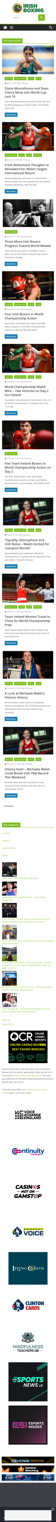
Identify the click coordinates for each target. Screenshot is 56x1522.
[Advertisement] (28, 1515)
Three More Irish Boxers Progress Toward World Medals (28, 243)
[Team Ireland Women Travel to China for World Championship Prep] (28, 588)
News (38, 78)
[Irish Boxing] (5, 27)
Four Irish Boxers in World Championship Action (24, 316)
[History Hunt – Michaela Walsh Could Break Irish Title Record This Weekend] (28, 740)
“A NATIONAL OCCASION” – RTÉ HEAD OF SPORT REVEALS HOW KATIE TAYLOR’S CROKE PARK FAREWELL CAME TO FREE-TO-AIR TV (27, 965)
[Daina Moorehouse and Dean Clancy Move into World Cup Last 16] (28, 59)
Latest (31, 78)
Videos (5, 855)
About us (6, 1020)
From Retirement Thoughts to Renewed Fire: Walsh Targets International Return (27, 169)
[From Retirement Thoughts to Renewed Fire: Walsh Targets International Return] (28, 136)
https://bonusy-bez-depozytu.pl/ (28, 1075)
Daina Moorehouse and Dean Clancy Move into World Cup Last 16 (27, 92)
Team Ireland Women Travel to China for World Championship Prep (27, 620)
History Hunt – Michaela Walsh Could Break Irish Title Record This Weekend (27, 773)
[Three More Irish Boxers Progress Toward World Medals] (28, 213)
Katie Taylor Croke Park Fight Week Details (20, 878)
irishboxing (24, 83)
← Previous (7, 806)
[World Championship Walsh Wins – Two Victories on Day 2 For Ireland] (28, 358)
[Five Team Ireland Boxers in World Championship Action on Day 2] (28, 435)
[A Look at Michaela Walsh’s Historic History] (28, 664)
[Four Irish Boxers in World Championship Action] (28, 285)
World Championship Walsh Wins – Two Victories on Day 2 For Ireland (27, 391)
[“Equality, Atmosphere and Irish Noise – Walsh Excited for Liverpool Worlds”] (28, 511)
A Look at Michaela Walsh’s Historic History (25, 695)
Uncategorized (11, 232)
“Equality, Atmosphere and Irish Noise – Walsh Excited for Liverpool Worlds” (27, 544)
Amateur (9, 78)
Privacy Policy (8, 1024)
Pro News (37, 155)
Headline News (20, 78)
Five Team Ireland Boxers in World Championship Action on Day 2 (28, 467)
